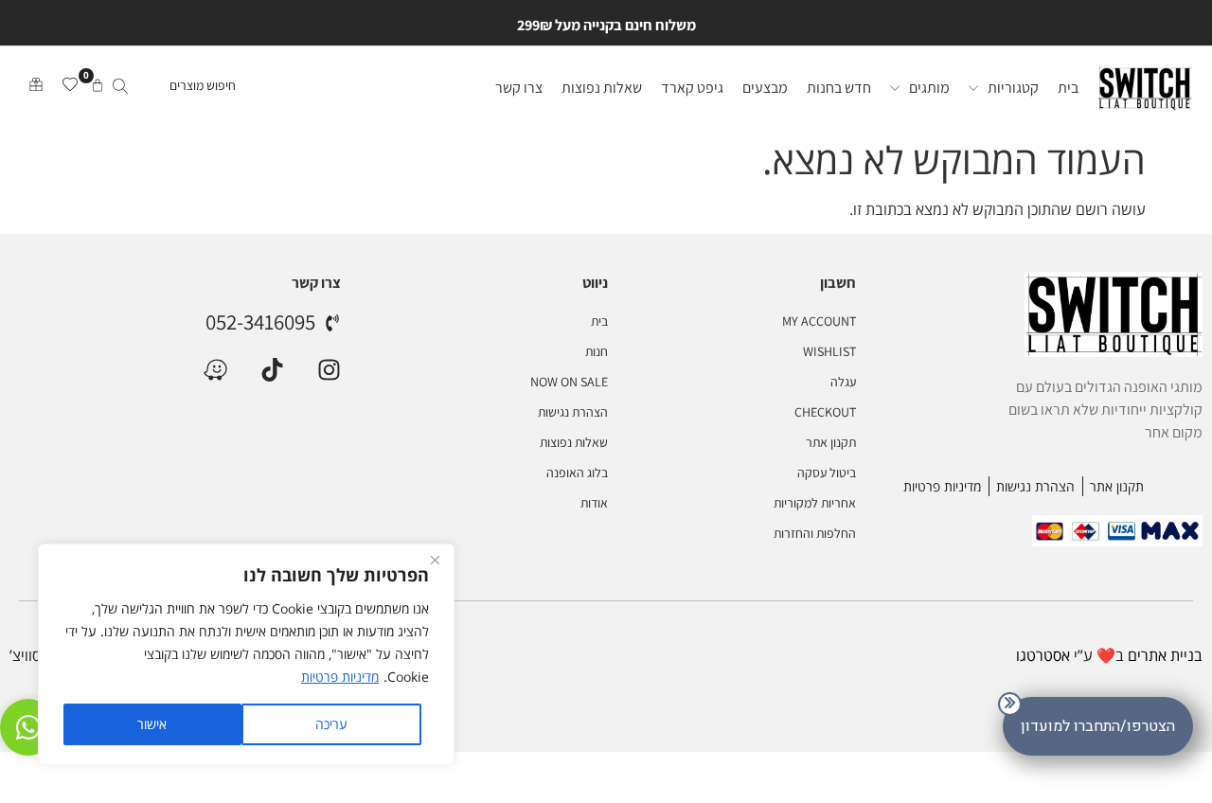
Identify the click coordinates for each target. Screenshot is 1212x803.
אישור (152, 724)
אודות (594, 502)
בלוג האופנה (577, 472)
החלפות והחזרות (815, 533)
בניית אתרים (1165, 655)
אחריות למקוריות (815, 502)
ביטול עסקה (826, 472)
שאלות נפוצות (574, 442)
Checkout (825, 411)
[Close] (434, 559)
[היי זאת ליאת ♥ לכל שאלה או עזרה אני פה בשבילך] (28, 727)
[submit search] (120, 88)
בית (599, 321)
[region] (246, 654)
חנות (596, 351)
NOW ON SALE (569, 381)
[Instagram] (329, 370)
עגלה (843, 381)
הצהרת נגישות (573, 411)
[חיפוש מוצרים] (172, 88)
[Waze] (215, 370)
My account (819, 321)
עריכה (331, 724)
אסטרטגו (1043, 655)
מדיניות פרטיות (340, 677)
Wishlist (829, 351)
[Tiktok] (272, 370)
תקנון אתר (831, 442)
